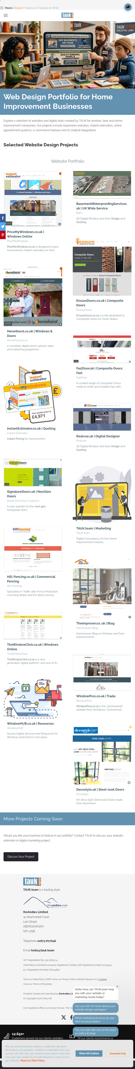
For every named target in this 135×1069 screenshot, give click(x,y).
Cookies (102, 979)
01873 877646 (46, 941)
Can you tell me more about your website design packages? (95, 1007)
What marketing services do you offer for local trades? (94, 1019)
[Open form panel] (127, 7)
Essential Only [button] (118, 1053)
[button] (33, 213)
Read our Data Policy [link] (33, 1060)
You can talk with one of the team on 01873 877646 (95, 1031)
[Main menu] (6, 15)
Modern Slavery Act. (87, 979)
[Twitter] (63, 1017)
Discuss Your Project (21, 856)
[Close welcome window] (117, 986)
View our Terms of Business (37, 984)
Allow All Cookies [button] (89, 1053)
